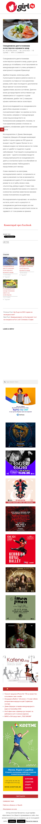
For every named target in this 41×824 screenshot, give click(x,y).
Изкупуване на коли (10, 809)
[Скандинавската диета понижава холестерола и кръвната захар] (10, 261)
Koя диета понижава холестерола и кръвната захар (26, 268)
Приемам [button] (12, 821)
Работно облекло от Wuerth (12, 805)
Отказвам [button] (21, 821)
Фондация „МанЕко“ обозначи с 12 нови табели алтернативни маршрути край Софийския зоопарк (21, 701)
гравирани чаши (8, 801)
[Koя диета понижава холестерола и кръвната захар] (27, 261)
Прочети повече (32, 821)
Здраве (5, 52)
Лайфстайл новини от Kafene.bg (21, 689)
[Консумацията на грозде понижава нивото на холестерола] (10, 284)
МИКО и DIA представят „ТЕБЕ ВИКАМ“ (17, 716)
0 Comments (19, 52)
